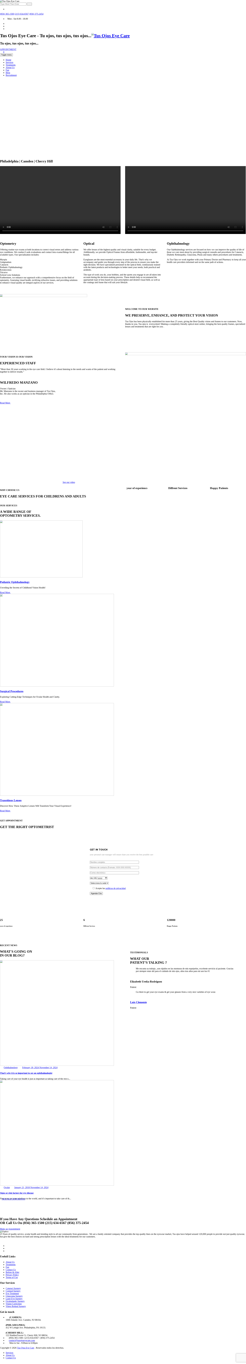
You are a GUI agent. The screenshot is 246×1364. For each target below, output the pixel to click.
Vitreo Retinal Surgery (16, 1306)
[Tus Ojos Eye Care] (110, 35)
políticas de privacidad (115, 888)
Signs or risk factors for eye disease (17, 1193)
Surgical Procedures (11, 691)
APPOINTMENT (8, 49)
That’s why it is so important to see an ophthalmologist (26, 1073)
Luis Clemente (138, 1002)
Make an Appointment (10, 1229)
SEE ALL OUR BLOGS (13, 1199)
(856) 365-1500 (7, 14)
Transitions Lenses (10, 800)
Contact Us (11, 1269)
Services (9, 62)
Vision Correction (14, 1304)
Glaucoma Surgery (14, 1296)
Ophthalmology (11, 1067)
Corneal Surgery (13, 1291)
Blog (8, 72)
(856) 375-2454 (36, 14)
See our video (69, 482)
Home (8, 60)
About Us (10, 67)
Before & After (12, 1272)
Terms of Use (12, 1277)
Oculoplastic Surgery (15, 1301)
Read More (5, 403)
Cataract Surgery (13, 1288)
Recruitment (11, 75)
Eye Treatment (12, 1293)
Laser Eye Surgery (14, 1298)
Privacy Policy (12, 1275)
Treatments (11, 65)
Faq (7, 70)
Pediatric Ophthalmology (15, 582)
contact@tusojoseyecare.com (22, 1340)
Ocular (7, 1187)
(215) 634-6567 (22, 14)
